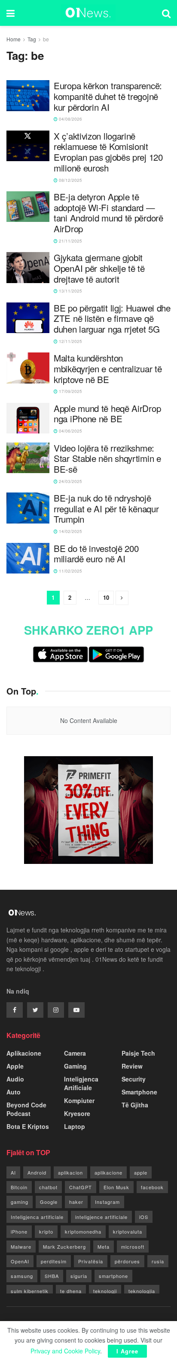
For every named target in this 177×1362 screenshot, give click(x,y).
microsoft (132, 1246)
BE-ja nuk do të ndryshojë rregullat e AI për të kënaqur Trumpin (106, 508)
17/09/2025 (70, 391)
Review (132, 1066)
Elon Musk (116, 1187)
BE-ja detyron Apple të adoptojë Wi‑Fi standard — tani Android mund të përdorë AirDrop (108, 212)
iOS (143, 1216)
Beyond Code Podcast (26, 1109)
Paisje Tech (138, 1053)
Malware (21, 1246)
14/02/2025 (70, 531)
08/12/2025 (70, 180)
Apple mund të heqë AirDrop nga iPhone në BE (107, 413)
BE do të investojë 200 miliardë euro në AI (96, 553)
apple (140, 1172)
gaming (19, 1201)
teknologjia (141, 1290)
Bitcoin (19, 1187)
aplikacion (70, 1172)
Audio (15, 1079)
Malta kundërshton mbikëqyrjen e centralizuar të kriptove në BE (108, 368)
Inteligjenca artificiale (37, 1216)
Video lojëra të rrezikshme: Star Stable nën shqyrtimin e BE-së (107, 458)
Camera (75, 1053)
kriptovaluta (127, 1231)
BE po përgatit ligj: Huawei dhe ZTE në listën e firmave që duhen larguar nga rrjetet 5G (112, 318)
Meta (104, 1246)
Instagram (107, 1201)
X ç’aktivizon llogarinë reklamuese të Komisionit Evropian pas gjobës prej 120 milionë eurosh (108, 152)
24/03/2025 (70, 481)
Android (36, 1172)
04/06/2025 (70, 431)
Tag (31, 39)
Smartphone (139, 1092)
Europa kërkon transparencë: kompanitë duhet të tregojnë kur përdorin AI (108, 96)
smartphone (113, 1275)
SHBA (52, 1275)
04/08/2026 (70, 119)
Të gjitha (135, 1104)
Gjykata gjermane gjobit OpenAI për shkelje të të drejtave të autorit (99, 268)
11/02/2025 (70, 571)
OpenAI (20, 1261)
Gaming (75, 1066)
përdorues (127, 1261)
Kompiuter (79, 1100)
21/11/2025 (70, 241)
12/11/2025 (70, 341)
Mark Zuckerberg (64, 1246)
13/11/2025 (70, 291)
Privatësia (90, 1261)
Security (134, 1079)
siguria (78, 1275)
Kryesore (77, 1113)
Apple (15, 1066)
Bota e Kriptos (27, 1126)
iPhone (19, 1231)
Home (13, 39)
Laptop (74, 1126)
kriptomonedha (83, 1231)
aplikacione (108, 1172)
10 (106, 597)
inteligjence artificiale (101, 1216)
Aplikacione (23, 1053)
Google (49, 1201)
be (46, 39)
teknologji (105, 1290)
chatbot (48, 1187)
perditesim (54, 1261)
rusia (158, 1261)
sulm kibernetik (30, 1290)
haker (76, 1201)
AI (13, 1172)
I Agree (127, 1351)
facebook (152, 1187)
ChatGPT (80, 1187)
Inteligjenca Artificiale (81, 1083)
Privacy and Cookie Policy (65, 1350)
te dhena (71, 1290)
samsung (22, 1275)
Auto (13, 1092)
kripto (46, 1231)
